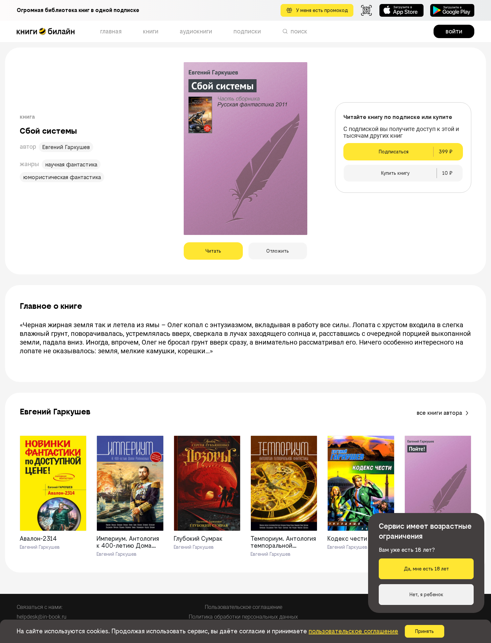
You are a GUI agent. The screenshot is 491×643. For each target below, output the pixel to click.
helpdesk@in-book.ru (41, 617)
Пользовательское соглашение (243, 607)
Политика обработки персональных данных (243, 617)
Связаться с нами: (39, 607)
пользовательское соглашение (353, 631)
